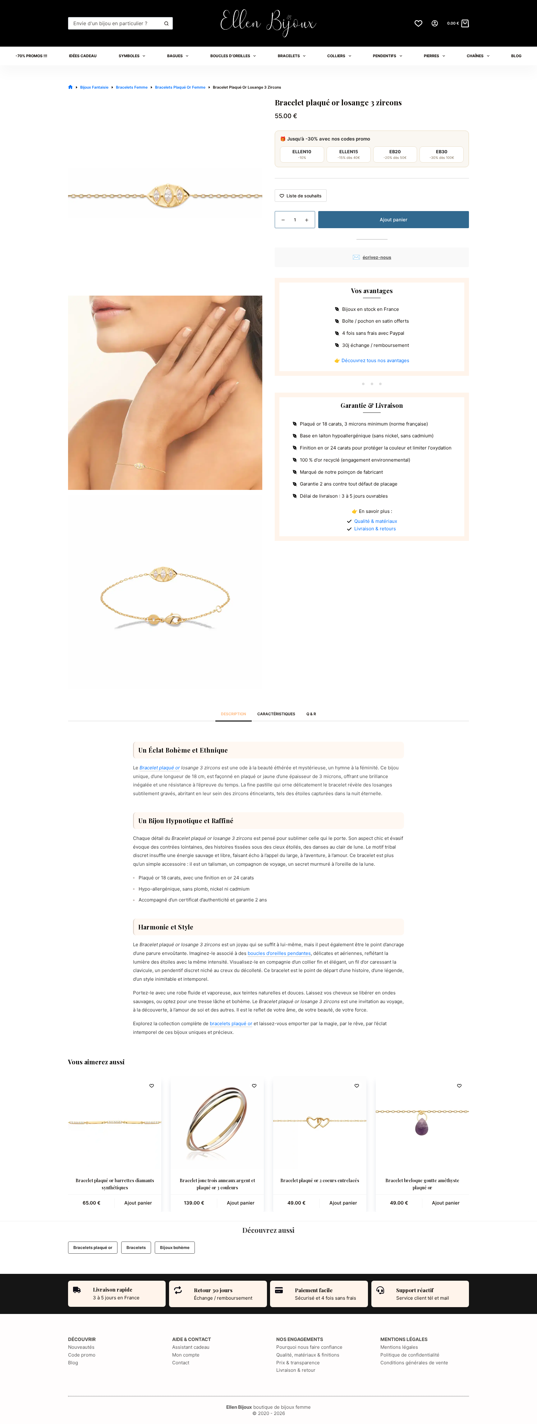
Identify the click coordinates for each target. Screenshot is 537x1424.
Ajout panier (393, 220)
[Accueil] (70, 87)
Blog (73, 1363)
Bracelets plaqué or (92, 1247)
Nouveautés (81, 1347)
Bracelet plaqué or (160, 768)
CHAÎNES (475, 55)
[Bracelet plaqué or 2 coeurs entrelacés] (319, 1122)
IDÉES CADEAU (83, 55)
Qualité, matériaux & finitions (307, 1355)
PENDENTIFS (384, 55)
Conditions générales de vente (414, 1363)
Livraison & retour (295, 1370)
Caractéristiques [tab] (276, 714)
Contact (180, 1363)
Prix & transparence (298, 1363)
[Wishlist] (418, 23)
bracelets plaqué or (231, 1023)
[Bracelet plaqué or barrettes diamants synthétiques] (114, 1122)
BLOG (516, 55)
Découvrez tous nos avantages (375, 360)
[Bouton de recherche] (166, 23)
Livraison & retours (375, 529)
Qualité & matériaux (375, 521)
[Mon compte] (435, 23)
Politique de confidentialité (409, 1355)
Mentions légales (399, 1347)
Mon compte (186, 1355)
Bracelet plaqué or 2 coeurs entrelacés (319, 1180)
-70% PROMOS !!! (31, 55)
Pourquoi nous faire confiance (309, 1347)
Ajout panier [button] (138, 1203)
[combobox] (115, 23)
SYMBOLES (129, 55)
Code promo (81, 1355)
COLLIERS (336, 55)
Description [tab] (233, 714)
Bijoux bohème (175, 1247)
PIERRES (431, 55)
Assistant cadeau (190, 1347)
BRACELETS (289, 55)
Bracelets (136, 1247)
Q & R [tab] (311, 714)
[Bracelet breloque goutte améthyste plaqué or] (422, 1122)
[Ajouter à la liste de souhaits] (152, 1085)
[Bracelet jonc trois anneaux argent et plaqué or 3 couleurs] (217, 1122)
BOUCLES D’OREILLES (230, 55)
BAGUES (175, 55)
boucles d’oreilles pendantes (279, 953)
